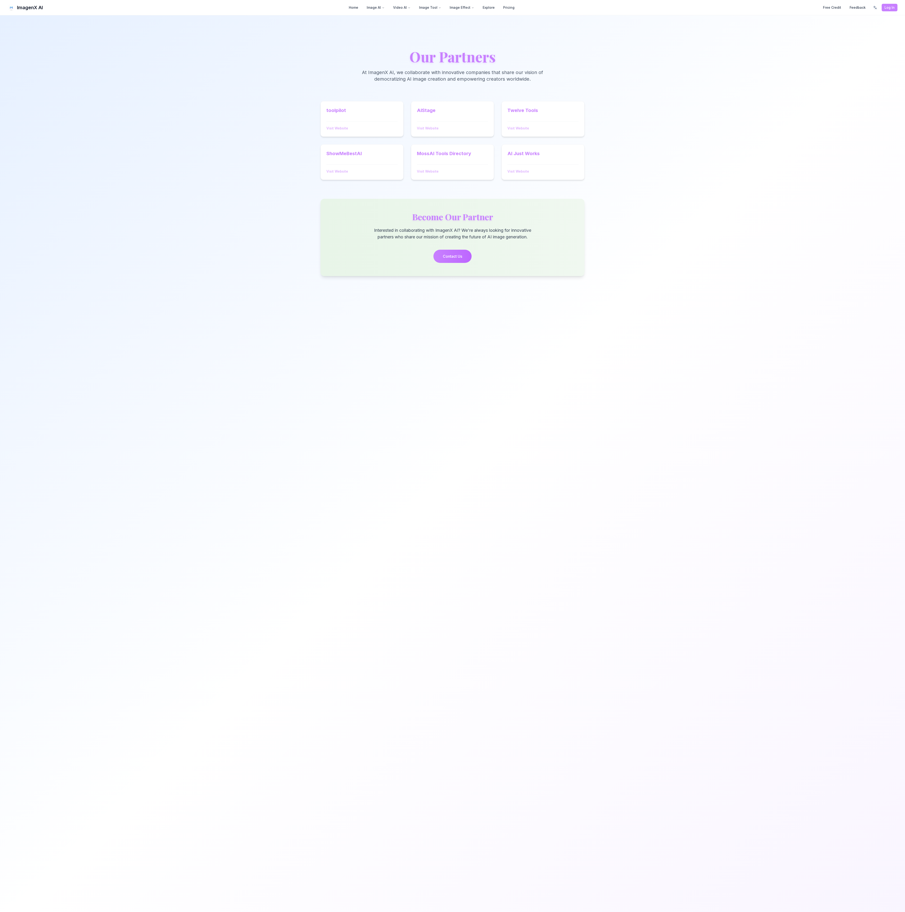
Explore (489, 7)
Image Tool (428, 7)
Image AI (374, 7)
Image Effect (460, 7)
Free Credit (832, 7)
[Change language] (875, 7)
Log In (889, 7)
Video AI (400, 7)
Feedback (858, 7)
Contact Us (452, 256)
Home (353, 7)
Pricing (508, 7)
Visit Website (337, 128)
